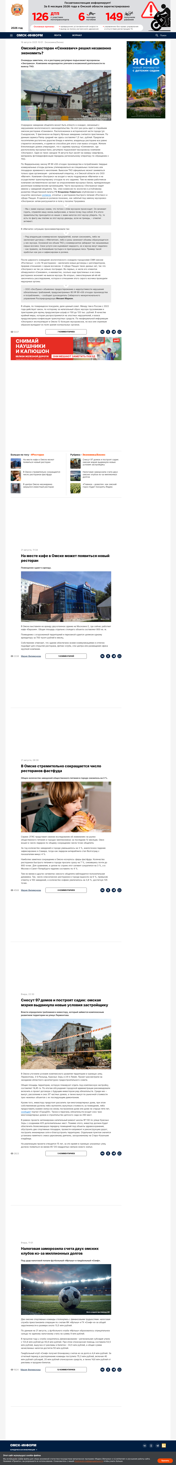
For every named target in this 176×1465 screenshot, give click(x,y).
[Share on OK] (107, 332)
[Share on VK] (102, 332)
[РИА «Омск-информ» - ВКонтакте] (145, 1446)
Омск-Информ (30, 35)
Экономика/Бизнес (54, 42)
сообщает (26, 1111)
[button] (11, 35)
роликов (46, 195)
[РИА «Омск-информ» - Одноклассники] (151, 1446)
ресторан (38, 454)
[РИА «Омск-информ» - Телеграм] (157, 1446)
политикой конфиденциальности (89, 1461)
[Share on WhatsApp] (118, 332)
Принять (165, 1460)
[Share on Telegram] (113, 332)
